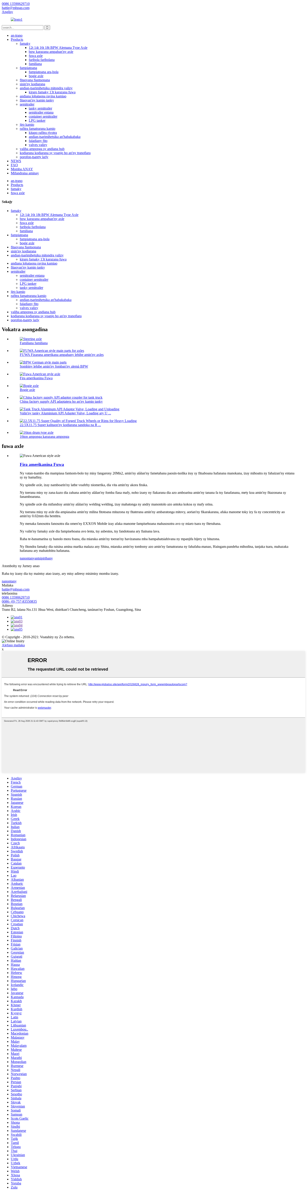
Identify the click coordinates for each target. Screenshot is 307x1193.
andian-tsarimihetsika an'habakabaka (54, 137)
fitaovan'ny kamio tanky (37, 100)
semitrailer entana (41, 112)
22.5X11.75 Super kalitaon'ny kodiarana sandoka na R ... (60, 425)
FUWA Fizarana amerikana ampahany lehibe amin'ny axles (62, 355)
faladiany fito (38, 141)
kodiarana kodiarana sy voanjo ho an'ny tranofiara (55, 153)
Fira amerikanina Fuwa (36, 378)
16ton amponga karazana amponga (44, 436)
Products (17, 39)
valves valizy (38, 145)
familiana (35, 64)
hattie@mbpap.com (15, 589)
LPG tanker (37, 120)
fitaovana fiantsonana (35, 80)
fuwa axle (36, 56)
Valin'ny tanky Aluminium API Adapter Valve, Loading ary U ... (65, 413)
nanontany (27, 558)
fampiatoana (28, 68)
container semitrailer (43, 116)
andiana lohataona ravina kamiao (43, 96)
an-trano (16, 35)
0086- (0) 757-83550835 (19, 601)
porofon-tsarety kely (34, 157)
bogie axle (36, 76)
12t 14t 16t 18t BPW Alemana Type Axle (58, 47)
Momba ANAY (22, 169)
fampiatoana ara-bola (43, 72)
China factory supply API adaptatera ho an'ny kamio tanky (61, 401)
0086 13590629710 (16, 597)
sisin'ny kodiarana (32, 84)
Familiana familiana (34, 343)
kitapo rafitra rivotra (43, 133)
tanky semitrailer (40, 108)
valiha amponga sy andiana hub (42, 149)
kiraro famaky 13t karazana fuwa (52, 92)
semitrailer (27, 104)
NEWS (16, 161)
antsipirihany (44, 558)
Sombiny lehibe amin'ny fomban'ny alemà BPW (54, 366)
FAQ (14, 165)
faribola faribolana (42, 60)
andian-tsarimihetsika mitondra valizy (46, 88)
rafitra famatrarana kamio (37, 128)
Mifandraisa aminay (25, 173)
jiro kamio (27, 124)
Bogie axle (27, 390)
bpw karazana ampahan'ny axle (51, 52)
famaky (25, 43)
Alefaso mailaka (13, 645)
